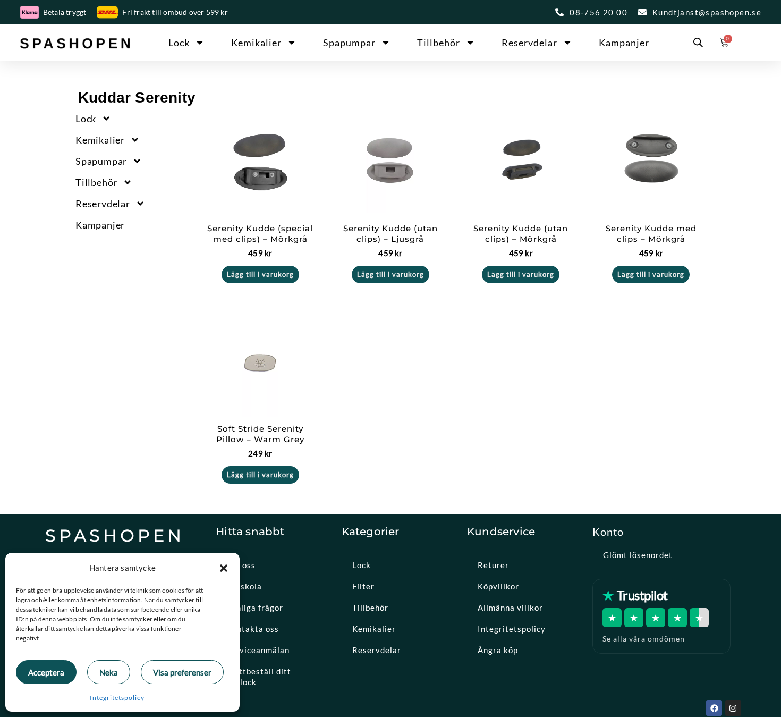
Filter (363, 586)
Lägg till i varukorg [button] (260, 274)
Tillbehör (438, 42)
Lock (179, 42)
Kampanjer (624, 42)
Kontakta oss (252, 629)
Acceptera (46, 672)
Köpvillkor (498, 586)
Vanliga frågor (254, 607)
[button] (223, 568)
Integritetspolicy (117, 698)
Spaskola (244, 586)
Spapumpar (349, 42)
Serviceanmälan (258, 650)
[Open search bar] (698, 42)
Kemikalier (256, 42)
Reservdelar (529, 42)
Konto (608, 531)
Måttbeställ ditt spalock (258, 677)
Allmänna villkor (510, 607)
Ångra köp (498, 650)
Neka (108, 672)
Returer (493, 565)
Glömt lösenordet (638, 555)
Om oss (241, 565)
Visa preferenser (182, 672)
